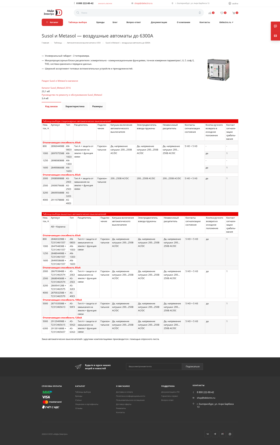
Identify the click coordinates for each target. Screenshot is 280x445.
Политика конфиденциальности (130, 396)
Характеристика (74, 106)
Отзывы (78, 408)
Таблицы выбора (83, 392)
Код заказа (51, 106)
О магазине (123, 386)
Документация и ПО (170, 392)
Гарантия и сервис (169, 396)
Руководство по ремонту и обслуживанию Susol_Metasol (72, 94)
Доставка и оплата (124, 392)
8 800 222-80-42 (84, 3)
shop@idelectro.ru (143, 3)
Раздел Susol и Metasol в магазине (60, 80)
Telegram (215, 434)
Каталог (80, 386)
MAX (230, 434)
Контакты (120, 412)
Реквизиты (121, 408)
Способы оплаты (52, 386)
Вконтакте (207, 434)
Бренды (78, 396)
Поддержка (168, 386)
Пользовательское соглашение (130, 400)
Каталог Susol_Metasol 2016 (56, 87)
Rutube (222, 434)
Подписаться (193, 366)
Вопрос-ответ (167, 400)
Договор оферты (123, 404)
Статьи (78, 400)
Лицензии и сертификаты (86, 404)
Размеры (97, 106)
